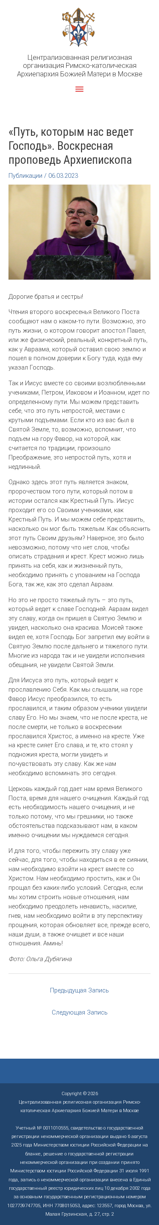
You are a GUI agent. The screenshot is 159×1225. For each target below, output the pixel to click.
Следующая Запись (80, 1012)
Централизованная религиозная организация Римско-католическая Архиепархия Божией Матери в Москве (79, 65)
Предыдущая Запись (79, 990)
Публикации (25, 175)
